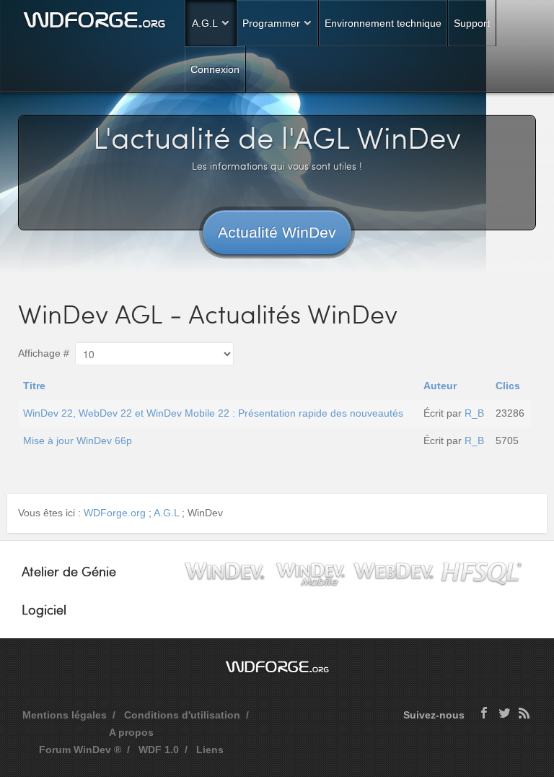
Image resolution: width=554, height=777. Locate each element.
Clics (508, 385)
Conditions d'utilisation (182, 715)
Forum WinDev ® (80, 749)
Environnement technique (383, 23)
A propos (131, 732)
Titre (34, 385)
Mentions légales (64, 715)
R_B (474, 413)
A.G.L (205, 23)
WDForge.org (115, 512)
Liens (210, 749)
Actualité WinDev (277, 232)
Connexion (214, 69)
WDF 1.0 (158, 749)
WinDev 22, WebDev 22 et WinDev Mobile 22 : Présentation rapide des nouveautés (213, 413)
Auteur (440, 385)
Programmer (271, 23)
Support (472, 23)
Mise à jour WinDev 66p (77, 440)
